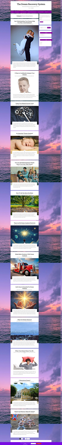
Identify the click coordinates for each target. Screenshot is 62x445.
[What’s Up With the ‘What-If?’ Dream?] (25, 423)
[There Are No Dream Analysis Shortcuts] (25, 235)
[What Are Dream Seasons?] (25, 332)
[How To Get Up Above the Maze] (25, 205)
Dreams (34, 352)
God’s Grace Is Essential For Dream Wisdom (24, 287)
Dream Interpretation (28, 134)
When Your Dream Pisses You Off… (24, 351)
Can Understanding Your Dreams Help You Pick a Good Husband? (24, 22)
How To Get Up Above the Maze (24, 193)
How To (41, 43)
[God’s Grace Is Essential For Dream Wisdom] (25, 301)
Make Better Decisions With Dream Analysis (24, 255)
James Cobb (23, 134)
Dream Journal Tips (32, 224)
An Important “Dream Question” (24, 133)
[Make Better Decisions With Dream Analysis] (25, 268)
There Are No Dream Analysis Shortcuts (24, 223)
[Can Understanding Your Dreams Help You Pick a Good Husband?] (25, 44)
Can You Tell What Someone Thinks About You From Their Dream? (24, 163)
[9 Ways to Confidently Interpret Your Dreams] (25, 86)
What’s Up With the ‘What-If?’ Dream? (24, 411)
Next (28, 438)
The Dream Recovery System (31, 4)
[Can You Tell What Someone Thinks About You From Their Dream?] (25, 176)
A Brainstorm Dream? (24, 380)
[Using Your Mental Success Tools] (25, 115)
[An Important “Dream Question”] (25, 145)
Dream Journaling (30, 352)
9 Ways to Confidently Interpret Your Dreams (24, 73)
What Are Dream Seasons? (24, 319)
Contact (41, 42)
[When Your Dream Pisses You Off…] (25, 363)
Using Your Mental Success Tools (25, 103)
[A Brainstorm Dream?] (25, 393)
